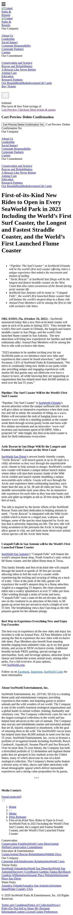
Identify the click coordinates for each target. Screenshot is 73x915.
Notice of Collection (39, 905)
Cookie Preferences (46, 911)
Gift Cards (45, 83)
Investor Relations (34, 861)
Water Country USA (21, 889)
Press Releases (17, 816)
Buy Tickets (8, 86)
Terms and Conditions (14, 905)
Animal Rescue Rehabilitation (27, 854)
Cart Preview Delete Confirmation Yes (23, 124)
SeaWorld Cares (55, 861)
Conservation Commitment (26, 847)
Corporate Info (10, 861)
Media (25, 83)
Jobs (21, 861)
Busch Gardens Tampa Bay (47, 871)
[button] (5, 95)
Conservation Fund (12, 843)
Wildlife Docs (53, 854)
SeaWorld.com (16, 665)
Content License (25, 911)
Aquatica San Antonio (36, 885)
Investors (34, 83)
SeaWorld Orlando (12, 868)
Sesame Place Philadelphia (43, 875)
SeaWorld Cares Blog (37, 843)
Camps (5, 854)
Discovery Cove (21, 871)
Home (12, 806)
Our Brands (8, 83)
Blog (18, 83)
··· (10, 810)
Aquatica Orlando (12, 885)
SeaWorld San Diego (36, 868)
